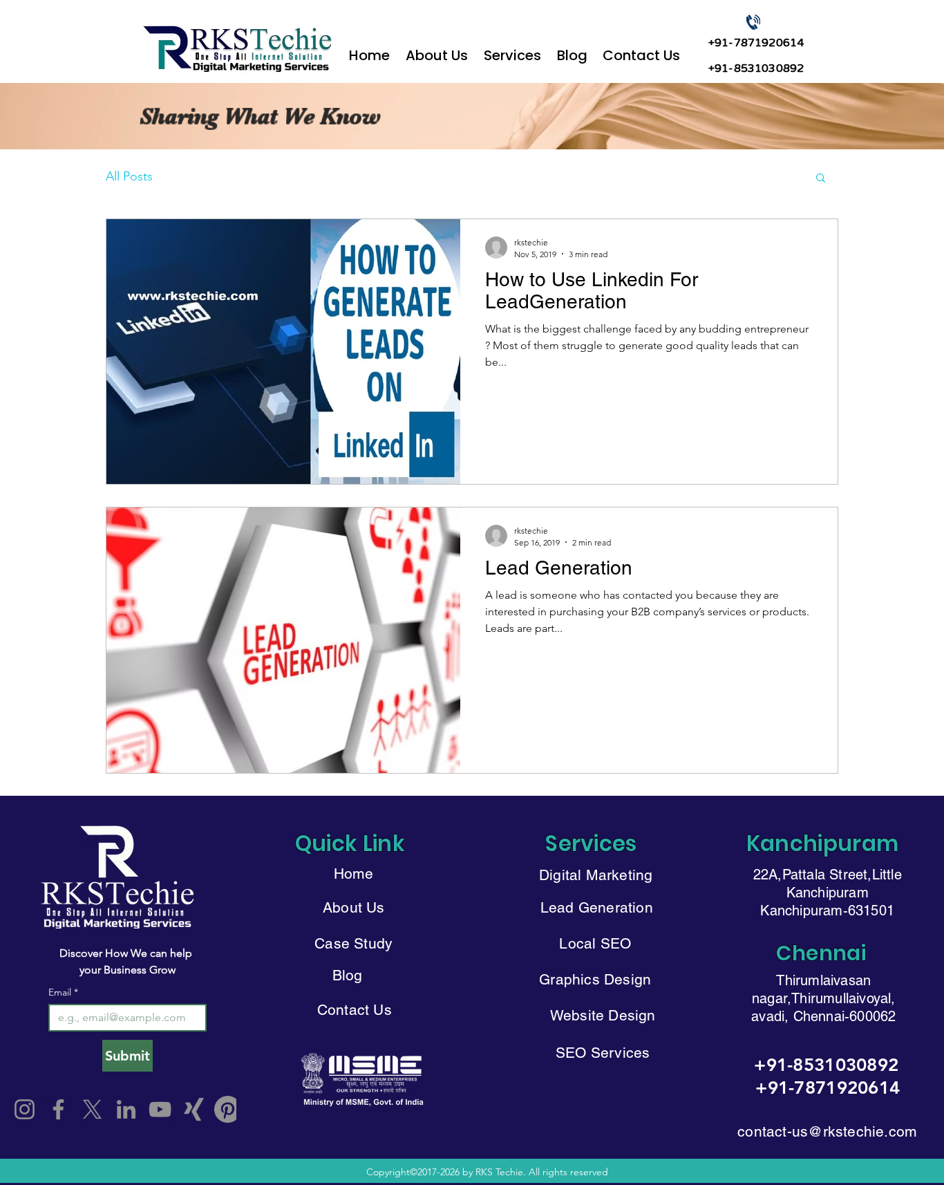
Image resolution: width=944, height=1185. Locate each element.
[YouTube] (160, 1109)
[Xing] (193, 1109)
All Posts (129, 176)
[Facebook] (58, 1109)
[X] (92, 1109)
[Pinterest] (227, 1109)
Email (63, 992)
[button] (512, 49)
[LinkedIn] (126, 1109)
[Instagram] (24, 1109)
